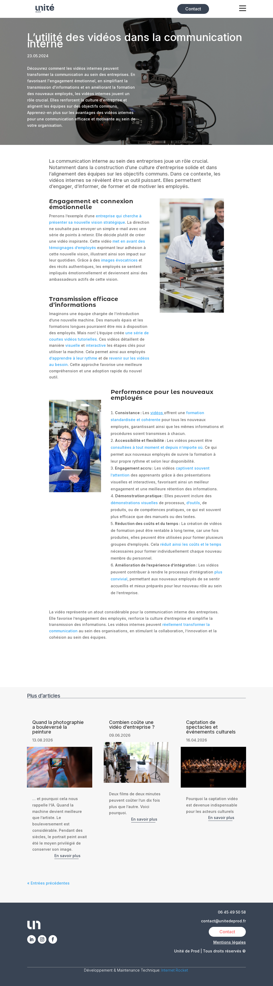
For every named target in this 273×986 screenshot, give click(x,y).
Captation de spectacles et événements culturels (211, 727)
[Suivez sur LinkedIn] (31, 939)
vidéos (156, 412)
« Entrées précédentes (48, 883)
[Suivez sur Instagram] (42, 939)
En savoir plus (67, 855)
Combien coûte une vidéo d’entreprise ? (132, 724)
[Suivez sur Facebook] (53, 939)
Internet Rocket (175, 970)
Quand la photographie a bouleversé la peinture (58, 727)
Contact (193, 8)
